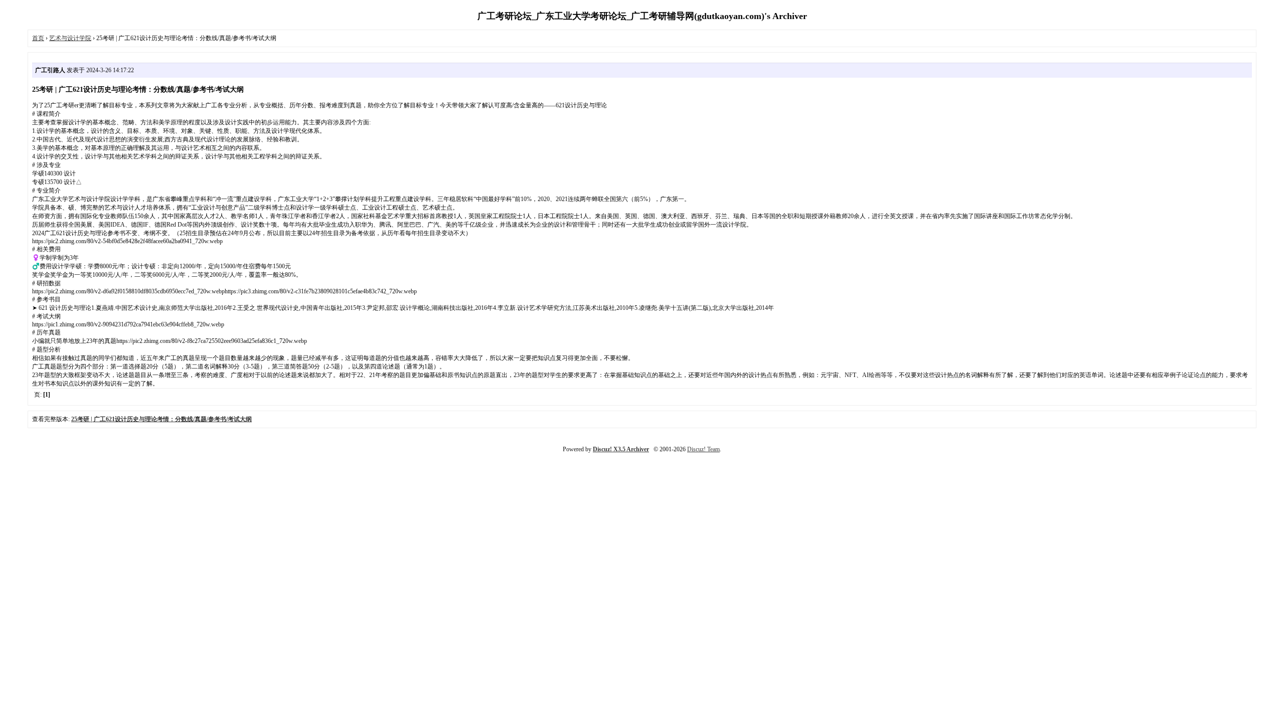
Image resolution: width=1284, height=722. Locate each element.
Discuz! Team (703, 449)
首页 (38, 38)
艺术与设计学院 (70, 38)
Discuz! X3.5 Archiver (621, 449)
